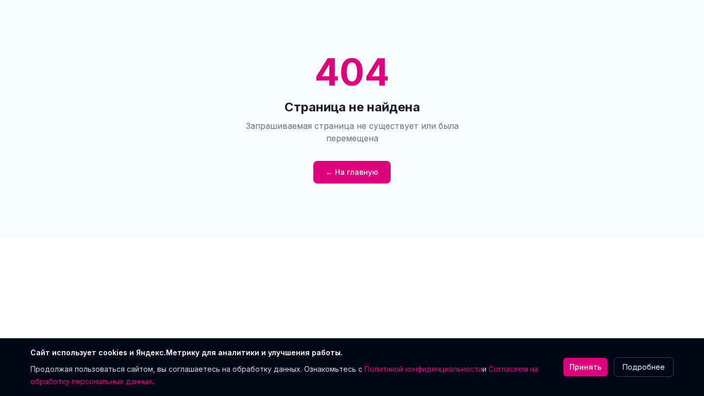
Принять (585, 366)
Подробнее (644, 366)
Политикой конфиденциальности (423, 369)
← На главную (352, 172)
